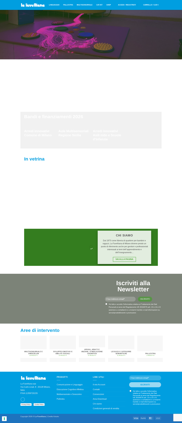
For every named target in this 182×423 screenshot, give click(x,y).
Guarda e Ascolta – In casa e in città (74, 206)
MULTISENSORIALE (85, 5)
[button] (127, 5)
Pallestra (61, 399)
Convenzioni (98, 394)
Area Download (100, 399)
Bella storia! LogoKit (40, 205)
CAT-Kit (99, 5)
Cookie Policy (39, 404)
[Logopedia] (32, 5)
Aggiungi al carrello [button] (39, 213)
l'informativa (127, 304)
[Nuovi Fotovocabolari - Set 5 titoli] (109, 185)
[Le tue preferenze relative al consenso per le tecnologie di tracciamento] (4, 418)
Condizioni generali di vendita (106, 408)
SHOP (108, 5)
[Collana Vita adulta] (143, 185)
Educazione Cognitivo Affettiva (70, 389)
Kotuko (56, 416)
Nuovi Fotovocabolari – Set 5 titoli (109, 206)
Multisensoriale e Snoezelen (69, 394)
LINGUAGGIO (54, 5)
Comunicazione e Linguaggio (70, 385)
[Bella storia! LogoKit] (40, 185)
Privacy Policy (26, 404)
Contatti (96, 389)
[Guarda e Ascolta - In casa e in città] (74, 185)
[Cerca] (140, 5)
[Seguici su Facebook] (23, 399)
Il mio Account (99, 385)
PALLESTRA (68, 5)
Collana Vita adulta (143, 205)
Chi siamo (97, 404)
